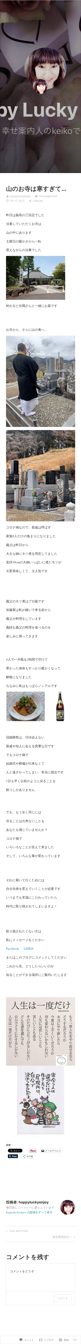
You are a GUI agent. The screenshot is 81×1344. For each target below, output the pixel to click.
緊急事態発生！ (62, 1237)
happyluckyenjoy (20, 196)
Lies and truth (16, 1231)
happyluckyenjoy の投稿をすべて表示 (29, 1212)
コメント (62, 1298)
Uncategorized (48, 196)
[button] (25, 706)
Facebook (12, 948)
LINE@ (29, 948)
